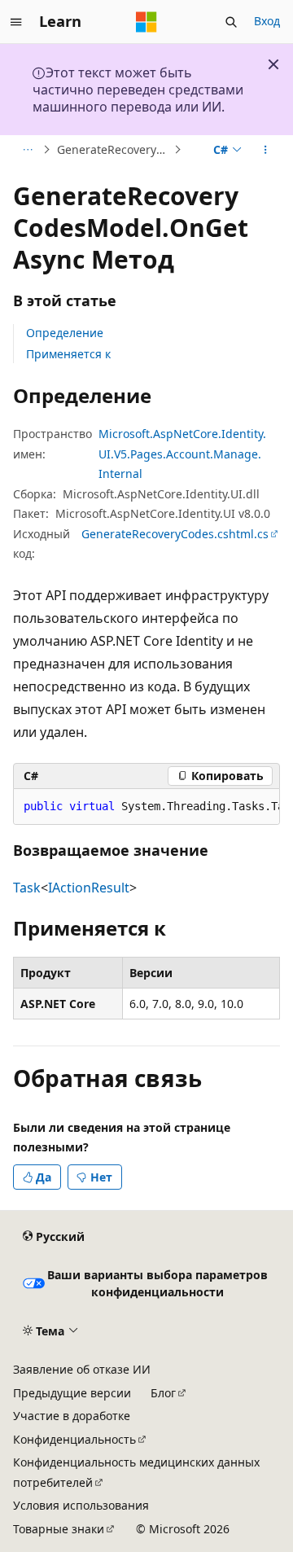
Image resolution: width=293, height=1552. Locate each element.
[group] (146, 807)
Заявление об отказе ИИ (82, 1369)
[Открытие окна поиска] (231, 22)
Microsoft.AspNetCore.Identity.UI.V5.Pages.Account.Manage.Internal (182, 453)
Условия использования (81, 1505)
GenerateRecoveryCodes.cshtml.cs (175, 533)
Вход (267, 20)
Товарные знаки (58, 1529)
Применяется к (68, 354)
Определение (64, 332)
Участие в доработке (71, 1415)
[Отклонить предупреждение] (273, 64)
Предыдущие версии (72, 1393)
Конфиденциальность (74, 1439)
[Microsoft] (146, 22)
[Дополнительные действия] (265, 150)
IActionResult (88, 888)
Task (27, 888)
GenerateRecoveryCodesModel (113, 149)
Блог (163, 1393)
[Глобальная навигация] (16, 22)
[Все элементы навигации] (27, 150)
